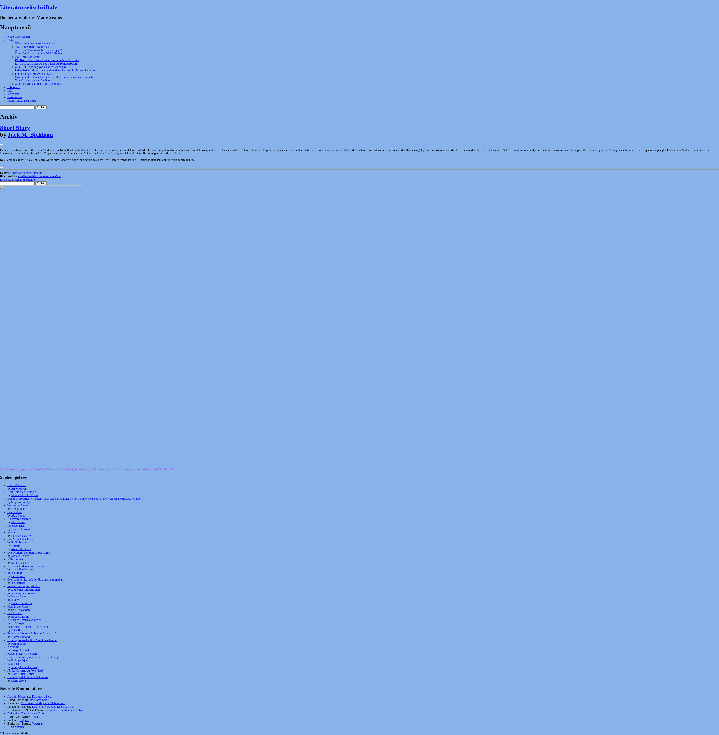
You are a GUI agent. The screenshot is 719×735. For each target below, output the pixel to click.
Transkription (15, 572)
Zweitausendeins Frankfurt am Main (39, 176)
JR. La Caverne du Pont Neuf (25, 670)
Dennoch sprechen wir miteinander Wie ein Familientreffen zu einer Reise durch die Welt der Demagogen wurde (74, 498)
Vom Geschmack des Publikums (34, 80)
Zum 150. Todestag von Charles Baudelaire (40, 67)
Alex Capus (18, 515)
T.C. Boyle (17, 623)
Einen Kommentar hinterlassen (18, 179)
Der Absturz (14, 613)
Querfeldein (14, 512)
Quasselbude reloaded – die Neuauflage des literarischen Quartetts (54, 77)
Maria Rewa (18, 680)
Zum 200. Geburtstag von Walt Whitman (39, 53)
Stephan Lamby (20, 502)
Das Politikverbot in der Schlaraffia (53, 706)
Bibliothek (13, 87)
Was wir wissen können (21, 593)
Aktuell (11, 40)
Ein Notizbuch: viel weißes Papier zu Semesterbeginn (46, 63)
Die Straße (13, 545)
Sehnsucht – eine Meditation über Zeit (65, 710)
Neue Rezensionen (18, 36)
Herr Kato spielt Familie (21, 491)
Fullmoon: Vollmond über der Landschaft (31, 633)
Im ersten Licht (16, 525)
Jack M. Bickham (30, 134)
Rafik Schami (19, 542)
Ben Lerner (18, 576)
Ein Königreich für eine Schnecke (27, 677)
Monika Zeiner (20, 556)
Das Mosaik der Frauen (21, 539)
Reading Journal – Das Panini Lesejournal (32, 640)
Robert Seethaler (21, 549)
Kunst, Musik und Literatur (26, 172)
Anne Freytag (19, 488)
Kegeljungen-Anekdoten (22, 653)
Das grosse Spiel (42, 696)
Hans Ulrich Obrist (22, 673)
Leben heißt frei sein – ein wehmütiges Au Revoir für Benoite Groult (55, 70)
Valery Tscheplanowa (24, 667)
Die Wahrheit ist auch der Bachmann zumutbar (35, 579)
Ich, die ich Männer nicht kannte (26, 566)
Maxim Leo (18, 522)
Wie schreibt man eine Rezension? (35, 43)
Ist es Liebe (14, 663)
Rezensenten (14, 97)
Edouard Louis (20, 616)
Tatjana (36, 716)
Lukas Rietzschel (21, 535)
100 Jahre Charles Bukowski (32, 46)
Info (9, 90)
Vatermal (37, 723)
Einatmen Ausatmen (19, 518)
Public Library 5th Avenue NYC (34, 73)
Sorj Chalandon (20, 609)
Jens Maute (18, 508)
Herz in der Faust (17, 606)
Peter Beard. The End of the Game (27, 626)
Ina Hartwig (18, 582)
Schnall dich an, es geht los (23, 586)
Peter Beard (18, 630)
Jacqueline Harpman (23, 569)
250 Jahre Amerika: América (24, 620)
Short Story (15, 127)
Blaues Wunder (16, 485)
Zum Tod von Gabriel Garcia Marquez (38, 83)
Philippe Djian (19, 660)
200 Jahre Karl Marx (27, 56)
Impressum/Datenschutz (21, 100)
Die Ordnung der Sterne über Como (28, 552)
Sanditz (11, 532)
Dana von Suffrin (21, 603)
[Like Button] (1, 144)
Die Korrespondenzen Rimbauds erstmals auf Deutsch (47, 60)
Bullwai (12, 713)
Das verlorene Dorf (32, 713)
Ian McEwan (19, 596)
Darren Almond (20, 636)
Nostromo (13, 647)
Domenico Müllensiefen (25, 589)
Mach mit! (13, 93)
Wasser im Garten (17, 505)
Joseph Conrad (20, 650)
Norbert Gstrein (20, 529)
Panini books (19, 643)
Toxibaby (13, 599)
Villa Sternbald (16, 559)
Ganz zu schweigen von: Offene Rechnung (33, 657)
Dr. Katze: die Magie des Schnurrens (43, 703)
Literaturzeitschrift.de (28, 7)
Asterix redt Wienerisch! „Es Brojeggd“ (38, 50)
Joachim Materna (17, 696)
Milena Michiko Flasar (24, 495)
